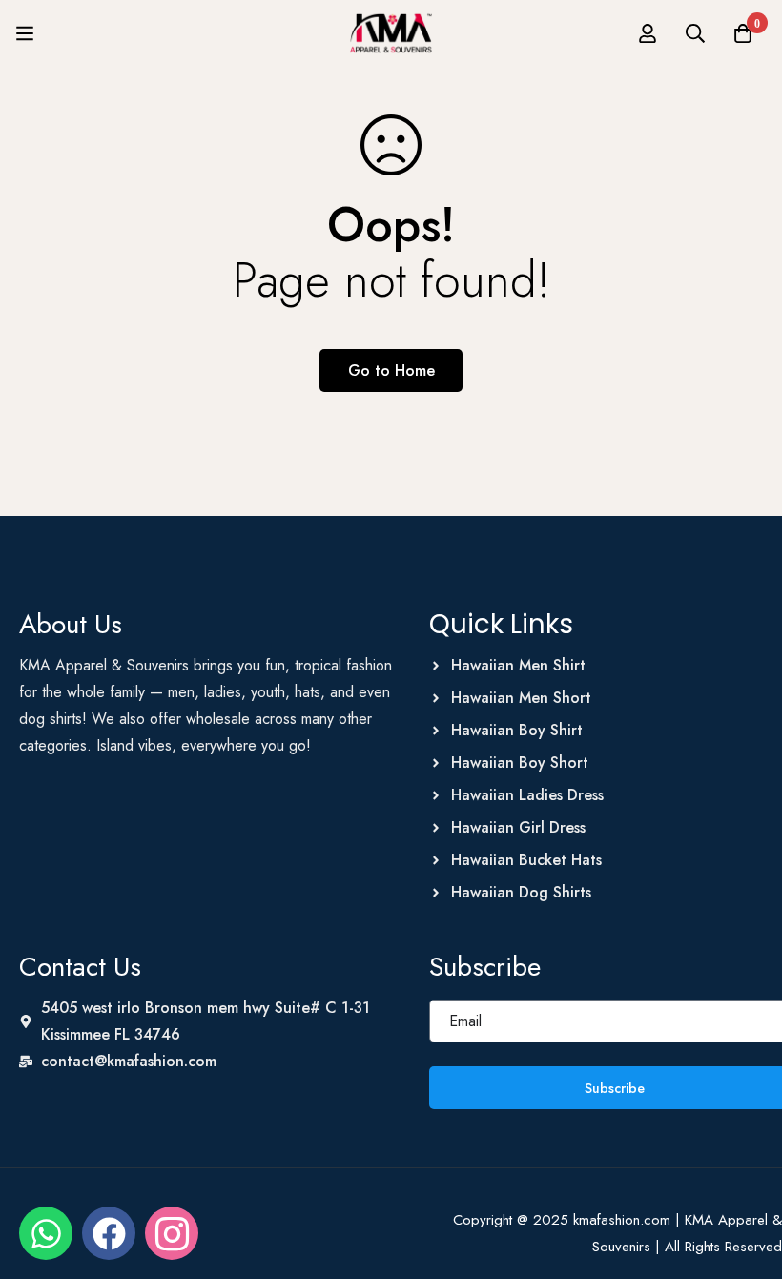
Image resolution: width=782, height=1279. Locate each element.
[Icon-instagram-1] (171, 1233)
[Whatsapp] (45, 1233)
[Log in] (647, 33)
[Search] (695, 33)
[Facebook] (108, 1233)
